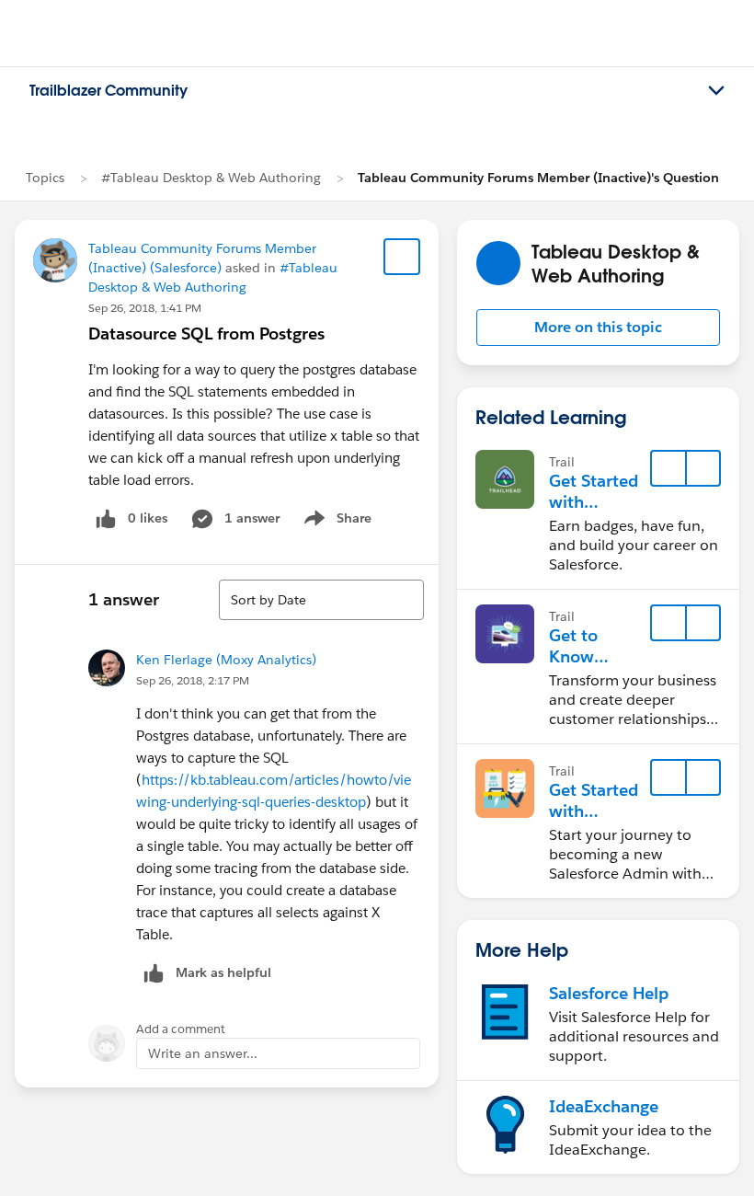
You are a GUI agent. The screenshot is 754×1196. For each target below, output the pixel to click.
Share (335, 522)
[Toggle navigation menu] (716, 91)
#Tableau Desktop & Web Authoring (211, 177)
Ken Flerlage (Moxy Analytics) (226, 659)
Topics (45, 177)
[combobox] (321, 600)
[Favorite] (401, 256)
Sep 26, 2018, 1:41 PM (144, 308)
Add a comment (180, 1029)
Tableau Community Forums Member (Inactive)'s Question (538, 177)
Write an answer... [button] (202, 1053)
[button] (598, 327)
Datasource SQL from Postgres (206, 333)
